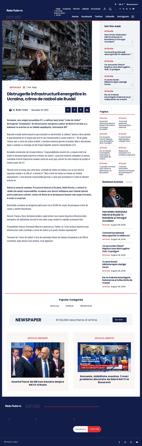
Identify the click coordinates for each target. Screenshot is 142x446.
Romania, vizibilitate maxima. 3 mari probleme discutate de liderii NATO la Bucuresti (104, 379)
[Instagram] (123, 9)
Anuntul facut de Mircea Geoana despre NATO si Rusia (37, 383)
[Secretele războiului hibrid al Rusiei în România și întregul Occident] (117, 197)
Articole (15, 87)
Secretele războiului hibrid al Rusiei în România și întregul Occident (115, 38)
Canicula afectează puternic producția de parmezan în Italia (126, 170)
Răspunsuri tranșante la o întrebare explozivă (127, 153)
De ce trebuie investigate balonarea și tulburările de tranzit (117, 97)
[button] (110, 9)
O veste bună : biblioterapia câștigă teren (115, 82)
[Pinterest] (80, 110)
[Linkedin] (126, 9)
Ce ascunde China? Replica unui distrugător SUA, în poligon (117, 67)
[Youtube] (133, 9)
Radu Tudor (22, 110)
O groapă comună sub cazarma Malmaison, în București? (107, 169)
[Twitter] (130, 9)
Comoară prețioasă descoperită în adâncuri (117, 53)
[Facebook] (120, 9)
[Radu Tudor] (11, 110)
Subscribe (94, 429)
